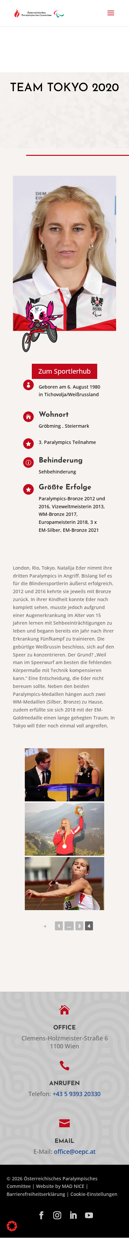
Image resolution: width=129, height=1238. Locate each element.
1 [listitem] (59, 926)
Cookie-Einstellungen (93, 1194)
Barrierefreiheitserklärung (36, 1194)
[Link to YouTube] (89, 1215)
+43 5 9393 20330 (77, 1094)
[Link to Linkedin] (73, 1215)
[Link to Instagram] (57, 1215)
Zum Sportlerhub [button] (64, 371)
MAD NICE (73, 1186)
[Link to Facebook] (41, 1215)
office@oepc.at (75, 1151)
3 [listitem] (79, 926)
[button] (111, 17)
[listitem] (44, 926)
